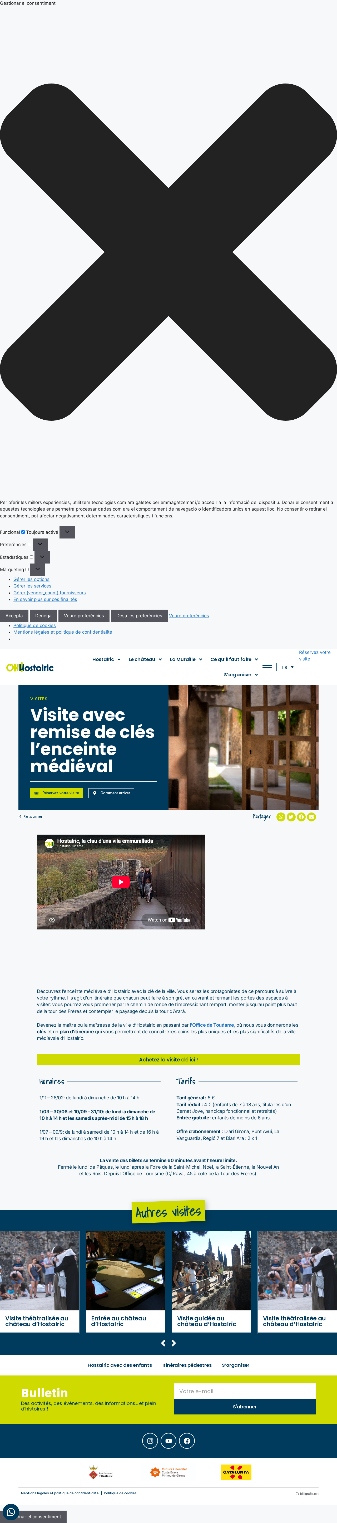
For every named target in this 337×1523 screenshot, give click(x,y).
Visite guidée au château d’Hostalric (206, 1321)
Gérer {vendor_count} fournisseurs (49, 592)
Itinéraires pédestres (187, 1365)
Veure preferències (84, 615)
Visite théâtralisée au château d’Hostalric (36, 1321)
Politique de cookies (34, 625)
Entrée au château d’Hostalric (118, 1321)
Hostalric (103, 659)
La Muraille (183, 659)
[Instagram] (150, 1441)
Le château (142, 659)
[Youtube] (168, 1441)
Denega (43, 615)
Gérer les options (31, 579)
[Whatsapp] (11, 1512)
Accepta (14, 615)
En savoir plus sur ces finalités (45, 599)
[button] (168, 253)
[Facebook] (187, 1441)
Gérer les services (32, 586)
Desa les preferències (139, 615)
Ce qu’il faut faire (230, 659)
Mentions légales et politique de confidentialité (62, 632)
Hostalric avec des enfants (120, 1365)
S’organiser (237, 674)
